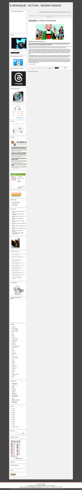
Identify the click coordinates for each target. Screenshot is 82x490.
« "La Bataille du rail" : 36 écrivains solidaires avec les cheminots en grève (41, 15)
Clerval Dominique (15, 259)
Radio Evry (14, 368)
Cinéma (13, 337)
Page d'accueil (57, 15)
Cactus (13, 335)
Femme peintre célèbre (16, 346)
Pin (12, 267)
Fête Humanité (14, 347)
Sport (13, 372)
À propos (12, 470)
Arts (12, 332)
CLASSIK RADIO (15, 203)
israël (13, 392)
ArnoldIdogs (14, 253)
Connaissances (14, 338)
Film (13, 349)
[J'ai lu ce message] (80, 489)
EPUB (19, 187)
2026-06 (13, 412)
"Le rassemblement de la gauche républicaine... (18, 263)
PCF (13, 388)
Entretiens (14, 343)
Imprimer (41, 68)
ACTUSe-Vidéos (15, 328)
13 (19, 128)
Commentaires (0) (54, 66)
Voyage (13, 375)
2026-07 (13, 410)
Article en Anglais (15, 329)
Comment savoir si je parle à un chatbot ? (19, 254)
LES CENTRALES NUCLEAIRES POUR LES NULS (18, 233)
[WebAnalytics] (41, 0)
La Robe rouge (14, 356)
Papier (23, 186)
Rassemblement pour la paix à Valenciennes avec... (17, 261)
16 (13, 130)
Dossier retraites (15, 340)
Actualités (13, 326)
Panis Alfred (14, 272)
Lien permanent (47, 66)
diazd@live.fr (13, 462)
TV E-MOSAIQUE (15, 374)
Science (13, 369)
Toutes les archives (15, 426)
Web (13, 377)
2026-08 (13, 408)
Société (13, 371)
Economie (14, 341)
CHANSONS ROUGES (16, 202)
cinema (14, 390)
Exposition (14, 344)
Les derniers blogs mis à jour (31, 485)
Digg (48, 68)
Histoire (13, 350)
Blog (13, 334)
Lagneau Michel (15, 277)
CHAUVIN (14, 262)
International (14, 353)
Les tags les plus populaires (50, 485)
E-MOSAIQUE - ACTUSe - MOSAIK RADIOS (35, 5)
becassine (62, 66)
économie (15, 396)
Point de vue (14, 365)
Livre (13, 359)
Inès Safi (13, 352)
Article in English (15, 331)
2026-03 (13, 417)
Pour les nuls (14, 366)
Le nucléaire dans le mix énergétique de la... (18, 257)
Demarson (14, 265)
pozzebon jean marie (15, 256)
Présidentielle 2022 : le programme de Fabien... (17, 268)
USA (13, 385)
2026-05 (13, 414)
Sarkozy (14, 402)
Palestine (14, 383)
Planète (13, 363)
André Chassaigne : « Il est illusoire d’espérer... (18, 270)
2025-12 (13, 423)
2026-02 (13, 419)
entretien (14, 393)
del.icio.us (36, 68)
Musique (13, 362)
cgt (13, 398)
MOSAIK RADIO (15, 205)
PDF (21, 187)
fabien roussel (15, 400)
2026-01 (13, 421)
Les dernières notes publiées (41, 485)
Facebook (52, 68)
